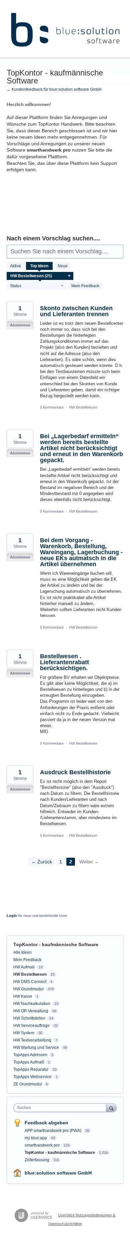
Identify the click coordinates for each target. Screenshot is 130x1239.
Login (12, 916)
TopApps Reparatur (31, 1069)
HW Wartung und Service (36, 1047)
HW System (23, 1033)
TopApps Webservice (32, 1076)
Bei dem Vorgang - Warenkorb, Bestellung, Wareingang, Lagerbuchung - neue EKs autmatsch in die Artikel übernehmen (81, 552)
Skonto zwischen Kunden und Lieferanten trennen (76, 311)
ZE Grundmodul (27, 1084)
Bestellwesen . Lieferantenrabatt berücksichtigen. (64, 662)
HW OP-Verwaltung (30, 1011)
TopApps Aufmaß (28, 1062)
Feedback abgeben (46, 1122)
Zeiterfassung (37, 1160)
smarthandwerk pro (43, 1145)
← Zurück (41, 861)
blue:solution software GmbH (58, 1173)
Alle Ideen (22, 952)
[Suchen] (111, 1107)
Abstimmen (20, 325)
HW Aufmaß (24, 967)
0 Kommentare (52, 407)
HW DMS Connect (29, 981)
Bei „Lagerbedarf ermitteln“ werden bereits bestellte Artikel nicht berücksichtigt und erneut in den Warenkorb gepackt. (81, 448)
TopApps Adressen (30, 1055)
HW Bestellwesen (83, 407)
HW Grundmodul (28, 989)
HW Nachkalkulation (31, 1003)
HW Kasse (22, 996)
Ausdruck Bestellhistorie (75, 772)
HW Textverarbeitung (32, 1040)
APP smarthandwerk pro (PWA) (53, 1130)
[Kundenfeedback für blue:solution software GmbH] (65, 29)
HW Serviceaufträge (31, 1025)
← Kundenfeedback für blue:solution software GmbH (54, 89)
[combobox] (61, 1107)
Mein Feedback (85, 286)
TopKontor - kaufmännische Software (60, 1152)
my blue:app (36, 1138)
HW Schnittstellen (29, 1018)
